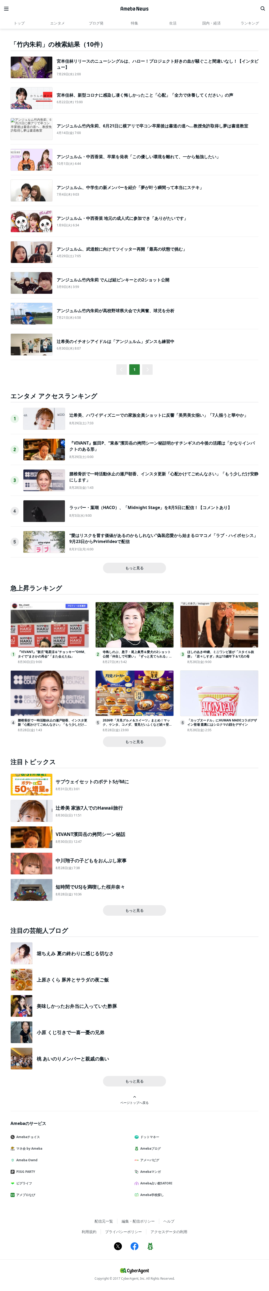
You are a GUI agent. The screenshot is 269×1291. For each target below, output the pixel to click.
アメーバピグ (149, 1160)
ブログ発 (96, 23)
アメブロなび (25, 1195)
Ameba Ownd (27, 1160)
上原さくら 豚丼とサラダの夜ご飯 (73, 979)
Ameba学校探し (152, 1195)
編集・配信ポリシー (138, 1221)
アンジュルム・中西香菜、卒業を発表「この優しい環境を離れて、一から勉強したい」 (139, 156)
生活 (173, 23)
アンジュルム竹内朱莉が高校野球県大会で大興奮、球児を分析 (115, 310)
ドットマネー (149, 1137)
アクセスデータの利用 (169, 1231)
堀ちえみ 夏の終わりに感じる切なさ (75, 953)
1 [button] (134, 369)
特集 (134, 23)
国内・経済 (211, 23)
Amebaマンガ (150, 1171)
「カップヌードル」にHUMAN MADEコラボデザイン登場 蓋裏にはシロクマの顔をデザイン (222, 722)
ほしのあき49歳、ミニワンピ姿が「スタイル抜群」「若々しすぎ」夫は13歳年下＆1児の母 (220, 654)
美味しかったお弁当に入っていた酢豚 (77, 1006)
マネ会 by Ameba (29, 1148)
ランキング (250, 23)
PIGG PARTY (25, 1171)
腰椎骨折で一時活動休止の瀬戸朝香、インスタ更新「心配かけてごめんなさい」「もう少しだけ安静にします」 (52, 724)
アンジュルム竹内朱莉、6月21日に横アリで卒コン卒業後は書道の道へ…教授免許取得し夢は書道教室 (152, 126)
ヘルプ (168, 1221)
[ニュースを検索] (263, 9)
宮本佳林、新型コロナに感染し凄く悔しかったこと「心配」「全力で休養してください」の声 (145, 95)
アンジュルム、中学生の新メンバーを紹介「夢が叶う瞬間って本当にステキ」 (130, 187)
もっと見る (134, 567)
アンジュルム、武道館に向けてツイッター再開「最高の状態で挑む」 (122, 249)
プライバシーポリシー (123, 1231)
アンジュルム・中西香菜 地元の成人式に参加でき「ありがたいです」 (122, 218)
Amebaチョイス (28, 1137)
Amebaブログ (150, 1148)
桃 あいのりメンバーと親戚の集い (73, 1058)
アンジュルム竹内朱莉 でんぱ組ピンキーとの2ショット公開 (113, 280)
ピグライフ (24, 1183)
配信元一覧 (104, 1221)
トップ (19, 23)
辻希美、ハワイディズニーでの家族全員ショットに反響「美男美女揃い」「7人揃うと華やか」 (158, 415)
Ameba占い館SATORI (156, 1183)
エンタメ (57, 23)
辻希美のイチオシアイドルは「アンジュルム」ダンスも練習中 (115, 341)
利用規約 (89, 1231)
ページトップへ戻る (134, 1102)
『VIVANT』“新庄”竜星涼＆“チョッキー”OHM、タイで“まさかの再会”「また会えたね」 (52, 654)
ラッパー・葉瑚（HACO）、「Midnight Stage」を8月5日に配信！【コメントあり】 (150, 507)
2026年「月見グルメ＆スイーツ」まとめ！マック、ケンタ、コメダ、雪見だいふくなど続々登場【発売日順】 (137, 724)
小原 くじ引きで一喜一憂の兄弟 (70, 1032)
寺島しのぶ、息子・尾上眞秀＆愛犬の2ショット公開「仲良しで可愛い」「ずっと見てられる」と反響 (137, 656)
